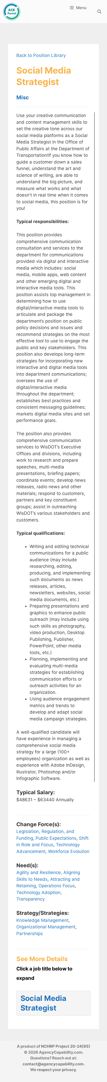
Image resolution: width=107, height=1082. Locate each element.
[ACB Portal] (11, 11)
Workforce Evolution (68, 851)
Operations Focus (56, 885)
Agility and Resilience (38, 872)
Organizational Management (45, 926)
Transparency (30, 899)
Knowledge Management (42, 920)
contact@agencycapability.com (53, 1063)
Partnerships (29, 933)
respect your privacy (56, 1069)
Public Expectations (56, 838)
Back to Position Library (41, 55)
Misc (22, 97)
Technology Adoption (38, 892)
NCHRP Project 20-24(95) (65, 1046)
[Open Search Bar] (99, 11)
